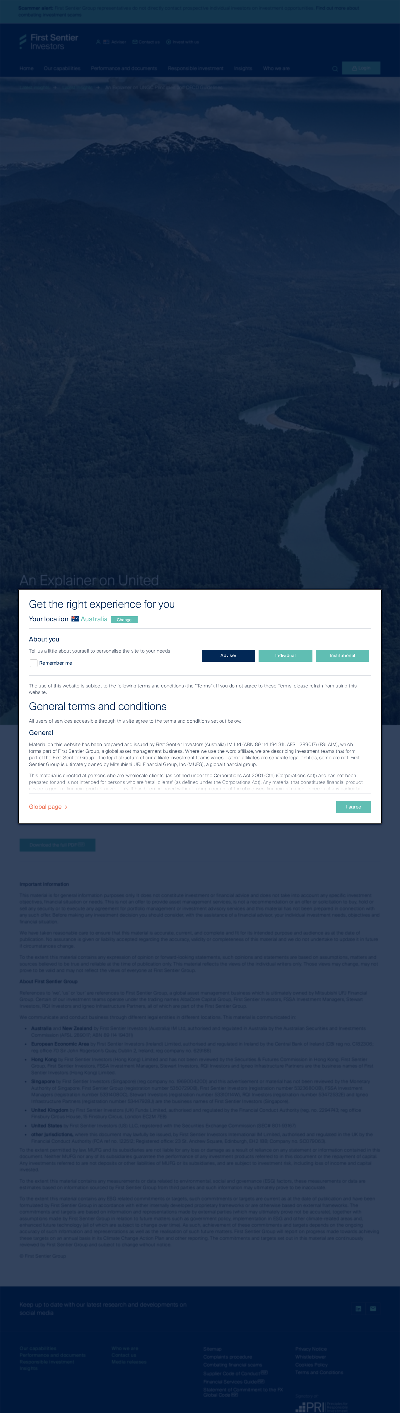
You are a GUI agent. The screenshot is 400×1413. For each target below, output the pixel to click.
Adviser (228, 655)
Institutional (342, 655)
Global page (46, 807)
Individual (285, 655)
